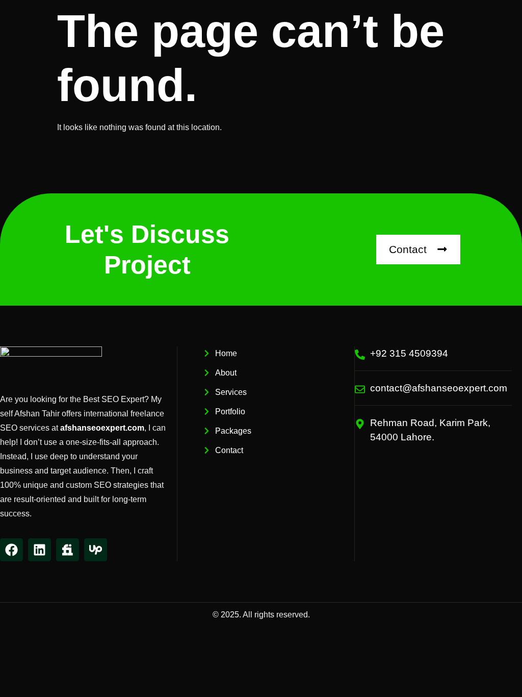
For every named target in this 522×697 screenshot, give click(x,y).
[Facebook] (11, 549)
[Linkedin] (39, 549)
